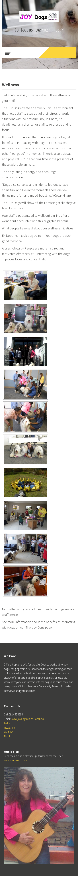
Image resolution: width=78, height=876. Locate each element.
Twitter (7, 723)
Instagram (9, 727)
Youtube (8, 732)
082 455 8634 (52, 30)
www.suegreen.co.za (15, 760)
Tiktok (7, 736)
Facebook (39, 719)
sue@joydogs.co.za (22, 719)
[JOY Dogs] (39, 16)
